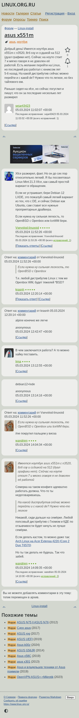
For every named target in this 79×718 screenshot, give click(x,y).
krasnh (19, 289)
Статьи (35, 13)
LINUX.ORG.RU (18, 4)
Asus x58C (24, 655)
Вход (71, 13)
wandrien (21, 440)
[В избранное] (67, 50)
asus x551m (19, 34)
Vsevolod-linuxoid (27, 227)
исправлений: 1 (61, 240)
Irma (18, 361)
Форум (6, 19)
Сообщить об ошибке (15, 700)
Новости (7, 13)
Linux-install (26, 28)
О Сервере (10, 697)
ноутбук (22, 41)
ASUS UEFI (25, 639)
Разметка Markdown (50, 697)
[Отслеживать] (67, 61)
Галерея (22, 13)
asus (12, 41)
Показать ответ (26, 299)
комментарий (27, 257)
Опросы (19, 19)
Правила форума (27, 697)
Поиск (43, 19)
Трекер (32, 19)
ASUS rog (23, 633)
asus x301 (23, 661)
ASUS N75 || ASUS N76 (33, 622)
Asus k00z (23, 644)
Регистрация (54, 13)
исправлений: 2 (49, 576)
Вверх (70, 697)
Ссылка (10, 125)
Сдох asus (24, 627)
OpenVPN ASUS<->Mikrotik (35, 677)
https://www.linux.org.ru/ (16, 704)
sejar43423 (22, 105)
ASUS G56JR (26, 650)
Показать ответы (27, 245)
